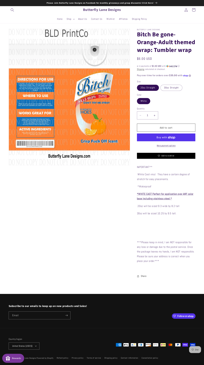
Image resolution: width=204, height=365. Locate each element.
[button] (12, 10)
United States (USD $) (22, 345)
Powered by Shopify (45, 358)
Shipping (140, 69)
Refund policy (62, 358)
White (144, 101)
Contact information (129, 358)
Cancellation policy (150, 358)
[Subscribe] (66, 315)
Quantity (141, 108)
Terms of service (94, 358)
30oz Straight (171, 87)
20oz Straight (148, 87)
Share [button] (143, 276)
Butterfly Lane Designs (26, 358)
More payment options (166, 145)
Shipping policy (110, 358)
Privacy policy (77, 358)
